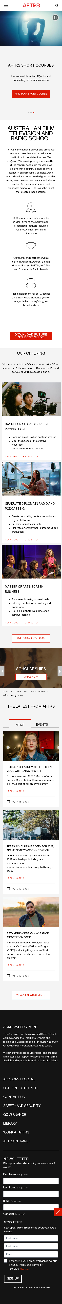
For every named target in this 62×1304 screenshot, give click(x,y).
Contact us (14, 1097)
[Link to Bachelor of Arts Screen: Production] (31, 399)
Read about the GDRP (20, 539)
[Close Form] (58, 1212)
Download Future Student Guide (31, 336)
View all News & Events (30, 995)
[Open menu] (6, 6)
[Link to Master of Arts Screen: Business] (31, 562)
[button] (28, 112)
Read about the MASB (20, 622)
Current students (20, 1088)
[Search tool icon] (57, 5)
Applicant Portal (19, 1079)
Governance (14, 1114)
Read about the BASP (20, 456)
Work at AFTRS (16, 1132)
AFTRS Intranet (17, 1141)
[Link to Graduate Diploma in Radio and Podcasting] (31, 479)
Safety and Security (22, 1106)
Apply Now (31, 98)
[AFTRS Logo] (32, 5)
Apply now (31, 677)
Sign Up (13, 1278)
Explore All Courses (31, 638)
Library (10, 1123)
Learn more (14, 791)
